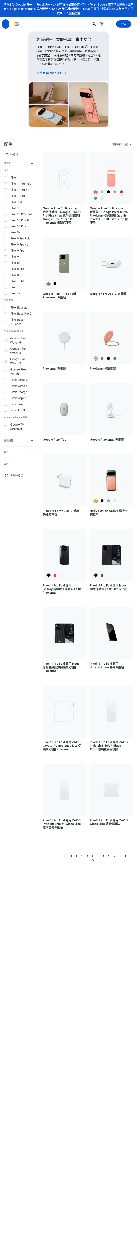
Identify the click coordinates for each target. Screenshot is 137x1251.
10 (114, 855)
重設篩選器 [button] (13, 475)
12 (124, 855)
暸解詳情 (74, 13)
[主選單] (5, 24)
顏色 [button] (6, 452)
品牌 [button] (6, 463)
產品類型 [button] (8, 440)
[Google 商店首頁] (16, 24)
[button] (94, 24)
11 (119, 855)
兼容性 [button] (7, 163)
